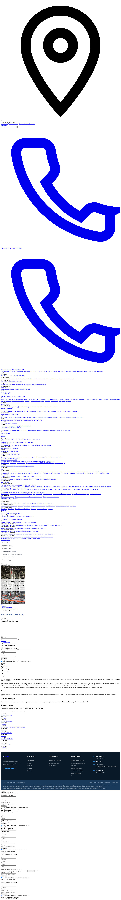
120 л (2, 503)
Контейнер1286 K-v (6, 715)
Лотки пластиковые (76, 773)
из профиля (4, 476)
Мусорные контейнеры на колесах (10, 384)
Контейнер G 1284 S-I (7, 739)
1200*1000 (9, 448)
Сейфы (91, 489)
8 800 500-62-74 (99, 756)
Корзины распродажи (20, 537)
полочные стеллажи (6, 485)
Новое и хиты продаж (55, 760)
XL (4, 458)
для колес (54, 471)
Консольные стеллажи (38, 492)
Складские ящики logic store (25, 442)
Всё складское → (50, 534)
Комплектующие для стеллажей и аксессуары (13, 488)
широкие (16, 466)
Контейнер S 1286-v (6, 733)
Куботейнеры (14, 522)
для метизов (95, 399)
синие (7, 404)
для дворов (19, 378)
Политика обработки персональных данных (99, 782)
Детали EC (6, 519)
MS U (23, 486)
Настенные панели (12, 513)
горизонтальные (29, 466)
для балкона (85, 473)
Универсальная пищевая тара (40, 461)
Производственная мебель (64, 489)
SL (5, 458)
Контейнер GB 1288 (6, 721)
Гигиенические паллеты (64, 417)
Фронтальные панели (30, 445)
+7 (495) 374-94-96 (12, 498)
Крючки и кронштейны (37, 537)
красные (3, 404)
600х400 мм (26, 420)
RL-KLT (21, 439)
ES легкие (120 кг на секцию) (82, 486)
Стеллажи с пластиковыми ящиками (101, 486)
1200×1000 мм (26, 509)
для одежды (16, 471)
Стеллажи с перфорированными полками (24, 485)
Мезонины (4, 492)
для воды (3, 471)
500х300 (8, 396)
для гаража (4, 486)
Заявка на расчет (5, 540)
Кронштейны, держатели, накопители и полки (14, 494)
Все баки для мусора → (46, 503)
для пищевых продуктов (37, 401)
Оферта (29, 770)
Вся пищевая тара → (30, 522)
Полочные (10, 534)
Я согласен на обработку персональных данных (16, 807)
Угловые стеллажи (52, 479)
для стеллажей (54, 401)
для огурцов (61, 399)
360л (11, 376)
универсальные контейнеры (32, 439)
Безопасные (4, 417)
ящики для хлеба (81, 399)
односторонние (11, 479)
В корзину (3, 641)
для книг (22, 471)
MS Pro (40, 528)
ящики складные (53, 407)
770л (20, 376)
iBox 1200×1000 (13, 516)
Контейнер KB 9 (5, 744)
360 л (8, 503)
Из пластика (21, 503)
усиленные (13, 469)
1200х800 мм (4, 420)
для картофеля (24, 399)
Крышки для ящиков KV (22, 411)
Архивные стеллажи (103, 473)
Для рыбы (26, 506)
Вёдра (22, 522)
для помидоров (53, 399)
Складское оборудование (8, 560)
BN (2, 458)
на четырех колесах (40, 384)
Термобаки (4, 463)
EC (1, 519)
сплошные (4, 407)
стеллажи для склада (13, 486)
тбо (24, 378)
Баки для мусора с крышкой (8, 381)
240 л (5, 503)
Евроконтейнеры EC (14, 458)
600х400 (13, 396)
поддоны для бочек (6, 414)
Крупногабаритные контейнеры (9, 551)
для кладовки (93, 473)
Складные (29, 430)
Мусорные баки (6, 542)
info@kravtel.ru (99, 761)
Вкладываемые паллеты (50, 417)
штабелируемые (11, 407)
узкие (7, 466)
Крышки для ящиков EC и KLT (38, 411)
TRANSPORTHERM (6, 525)
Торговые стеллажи (95, 494)
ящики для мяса (103, 399)
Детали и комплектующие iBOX (10, 457)
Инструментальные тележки (51, 497)
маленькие (22, 466)
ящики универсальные (13, 401)
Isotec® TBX (16, 525)
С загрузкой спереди (47, 430)
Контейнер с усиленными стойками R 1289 (13, 727)
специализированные (7, 473)
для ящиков (92, 471)
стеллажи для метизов (63, 471)
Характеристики (7, 661)
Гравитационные (26, 534)
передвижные (4, 387)
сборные (17, 479)
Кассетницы (37, 489)
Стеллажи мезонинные (77, 760)
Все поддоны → (48, 509)
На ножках (10, 454)
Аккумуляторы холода (58, 463)
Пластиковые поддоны (7, 545)
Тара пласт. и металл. (77, 770)
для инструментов (84, 471)
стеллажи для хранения (31, 471)
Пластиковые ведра (14, 461)
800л (23, 376)
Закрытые (19, 381)
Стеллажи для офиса (50, 486)
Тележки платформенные (22, 497)
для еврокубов (16, 414)
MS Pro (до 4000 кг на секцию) (65, 486)
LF (6, 513)
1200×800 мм (18, 509)
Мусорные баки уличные (37, 378)
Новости (26, 124)
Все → (74, 506)
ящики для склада (25, 401)
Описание (16, 661)
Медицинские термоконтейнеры (16, 463)
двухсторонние (25, 479)
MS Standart (34, 528)
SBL (20, 486)
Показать (3, 565)
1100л (2, 376)
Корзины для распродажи (68, 494)
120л (5, 376)
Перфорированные (61, 506)
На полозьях (16, 454)
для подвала (44, 473)
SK (1, 513)
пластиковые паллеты (11, 423)
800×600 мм (11, 509)
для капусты (39, 399)
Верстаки (96, 489)
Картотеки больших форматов (80, 489)
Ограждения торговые (54, 494)
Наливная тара (5, 461)
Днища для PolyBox (44, 457)
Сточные (73, 417)
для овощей (48, 471)
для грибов (17, 399)
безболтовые (43, 479)
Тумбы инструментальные (48, 489)
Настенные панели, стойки (16, 445)
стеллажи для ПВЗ (36, 473)
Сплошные (52, 506)
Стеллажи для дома (61, 473)
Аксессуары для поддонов (8, 426)
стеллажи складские (6, 528)
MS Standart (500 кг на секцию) (36, 486)
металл (3, 423)
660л (14, 376)
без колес (22, 384)
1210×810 (39, 420)
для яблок (45, 399)
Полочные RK (13, 442)
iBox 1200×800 (5, 516)
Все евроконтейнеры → (15, 519)
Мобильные (41, 534)
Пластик (7, 392)
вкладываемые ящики (42, 407)
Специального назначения (15, 417)
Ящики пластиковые (76, 768)
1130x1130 (15, 448)
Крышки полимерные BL (54, 411)
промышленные (106, 471)
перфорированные (21, 407)
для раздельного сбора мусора (65, 378)
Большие (3, 436)
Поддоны (73, 765)
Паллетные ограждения (82, 494)
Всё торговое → (48, 537)
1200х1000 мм (12, 420)
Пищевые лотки (5, 522)
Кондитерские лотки (26, 461)
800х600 (22, 396)
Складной (3, 454)
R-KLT (12, 439)
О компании (4, 124)
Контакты (32, 124)
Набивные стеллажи (26, 492)
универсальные (17, 473)
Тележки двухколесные (35, 497)
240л (8, 376)
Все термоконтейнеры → (55, 525)
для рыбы (47, 401)
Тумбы (22, 531)
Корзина (37, 538)
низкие (11, 466)
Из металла (28, 503)
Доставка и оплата (13, 124)
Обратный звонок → (10, 768)
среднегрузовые (5, 469)
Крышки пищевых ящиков (69, 411)
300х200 (3, 396)
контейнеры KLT (5, 439)
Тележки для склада (76, 775)
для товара (42, 471)
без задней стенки (34, 479)
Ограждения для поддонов (23, 426)
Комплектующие (5, 389)
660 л (12, 503)
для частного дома (6, 378)
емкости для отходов (50, 378)
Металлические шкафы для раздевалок (11, 489)
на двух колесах (30, 384)
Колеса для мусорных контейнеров (20, 389)
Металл (3, 392)
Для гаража (15, 528)
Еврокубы (52, 461)
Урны (33, 503)
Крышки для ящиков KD (8, 411)
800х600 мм (19, 420)
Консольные (34, 534)
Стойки (28, 537)
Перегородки (4, 445)
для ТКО (27, 378)
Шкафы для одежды (28, 489)
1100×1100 (33, 420)
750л (17, 376)
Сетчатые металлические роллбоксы (11, 427)
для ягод (89, 399)
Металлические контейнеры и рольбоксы (12, 554)
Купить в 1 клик (5, 642)
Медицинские (30, 525)
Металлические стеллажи (8, 557)
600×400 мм (4, 509)
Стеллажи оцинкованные (14, 476)
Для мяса (20, 506)
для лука (67, 399)
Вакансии (29, 765)
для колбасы (73, 399)
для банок (98, 471)
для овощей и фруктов (7, 399)
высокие (3, 466)
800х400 (17, 396)
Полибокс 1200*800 (6, 451)
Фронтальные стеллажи (13, 492)
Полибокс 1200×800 (24, 516)
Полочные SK (5, 442)
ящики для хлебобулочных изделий (39, 506)
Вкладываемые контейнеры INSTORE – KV (13, 430)
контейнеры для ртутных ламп (62, 430)
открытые (3, 479)
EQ (8, 458)
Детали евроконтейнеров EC (9, 460)
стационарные (5, 482)
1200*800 (3, 448)
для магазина (52, 473)
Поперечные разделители (43, 445)
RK (4, 513)
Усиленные (80, 417)
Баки (19, 522)
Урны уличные (5, 393)
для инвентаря (74, 471)
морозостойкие (31, 407)
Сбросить (9, 565)
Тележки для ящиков (6, 408)
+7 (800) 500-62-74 (16, 248)
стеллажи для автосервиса (74, 473)
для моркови (31, 399)
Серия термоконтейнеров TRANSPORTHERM (39, 463)
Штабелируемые (36, 430)
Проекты (21, 124)
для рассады (9, 471)
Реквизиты (30, 763)
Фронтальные (17, 534)
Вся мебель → (36, 531)
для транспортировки (65, 401)
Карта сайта (52, 765)
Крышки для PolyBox (57, 457)
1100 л (15, 503)
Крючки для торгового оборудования (37, 494)
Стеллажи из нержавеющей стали (31, 476)
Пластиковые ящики (7, 548)
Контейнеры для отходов (78, 763)
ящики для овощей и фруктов (9, 506)
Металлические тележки (7, 497)
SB (26, 486)
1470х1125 (15, 451)
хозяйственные (26, 473)
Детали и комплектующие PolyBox (29, 457)
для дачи (13, 378)
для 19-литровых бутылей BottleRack (33, 417)
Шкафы (3, 531)
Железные (33, 509)
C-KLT (17, 439)
